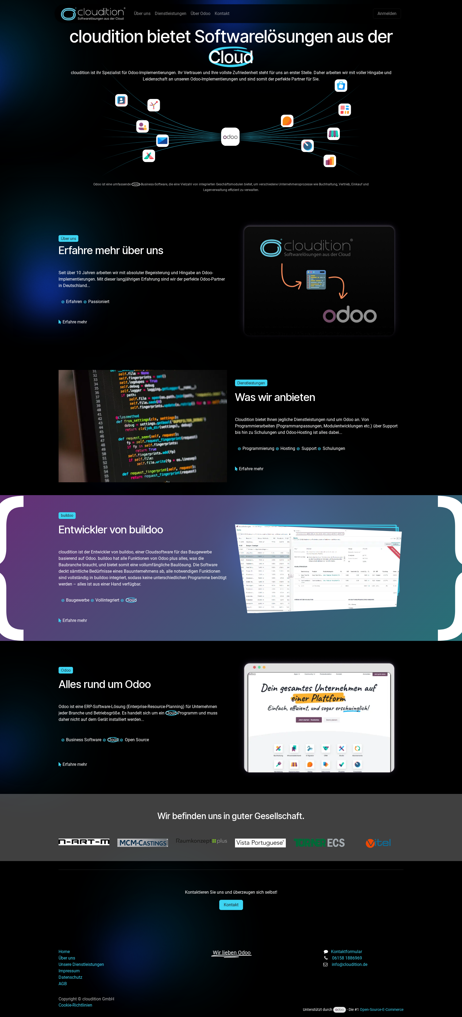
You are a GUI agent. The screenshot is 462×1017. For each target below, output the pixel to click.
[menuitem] (142, 13)
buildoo (67, 515)
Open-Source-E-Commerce (381, 1009)
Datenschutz (71, 977)
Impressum (69, 970)
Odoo (66, 670)
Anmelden (387, 13)
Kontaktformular (346, 951)
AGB (63, 983)
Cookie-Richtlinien (75, 1005)
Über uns (68, 238)
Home (64, 951)
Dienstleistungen (251, 383)
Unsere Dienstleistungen (81, 964)
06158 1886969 (347, 958)
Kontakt (231, 904)
